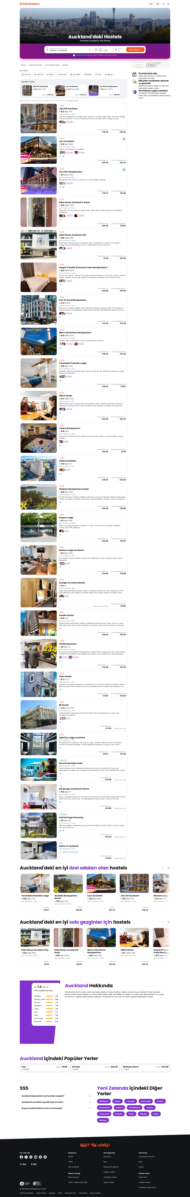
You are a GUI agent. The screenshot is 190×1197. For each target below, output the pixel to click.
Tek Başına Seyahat (110, 1177)
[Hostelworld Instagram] (30, 1157)
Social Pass (107, 1156)
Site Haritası (83, 1193)
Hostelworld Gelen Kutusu (147, 1187)
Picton (131, 1114)
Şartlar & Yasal (41, 1193)
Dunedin (118, 1114)
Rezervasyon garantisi (111, 1167)
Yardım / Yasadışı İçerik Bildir (77, 1182)
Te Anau (149, 1108)
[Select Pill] (163, 4)
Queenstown (104, 1108)
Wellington (103, 1101)
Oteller (70, 1162)
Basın (140, 1162)
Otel (61, 786)
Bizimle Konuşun (73, 1177)
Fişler (60, 1193)
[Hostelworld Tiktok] (45, 1157)
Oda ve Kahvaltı (73, 1167)
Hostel (62, 105)
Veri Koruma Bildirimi (26, 1193)
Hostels (70, 1156)
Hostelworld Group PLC (147, 1156)
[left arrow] (163, 868)
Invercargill (146, 1101)
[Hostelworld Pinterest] (40, 1157)
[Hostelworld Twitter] (26, 1157)
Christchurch (134, 1108)
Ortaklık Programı (144, 1182)
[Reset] (90, 49)
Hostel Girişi (143, 1177)
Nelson (117, 1101)
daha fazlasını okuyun (72, 100)
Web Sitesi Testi (70, 1193)
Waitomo (103, 1120)
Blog (105, 1162)
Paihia (155, 1114)
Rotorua (119, 1108)
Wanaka (143, 1114)
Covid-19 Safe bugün (71, 852)
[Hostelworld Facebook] (21, 1157)
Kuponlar (52, 1193)
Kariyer (141, 1167)
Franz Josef (104, 1114)
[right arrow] (168, 868)
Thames (160, 1101)
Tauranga (131, 1101)
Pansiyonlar (63, 760)
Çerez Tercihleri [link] (95, 1193)
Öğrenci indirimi (109, 1182)
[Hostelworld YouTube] (35, 1157)
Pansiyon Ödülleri (109, 1172)
